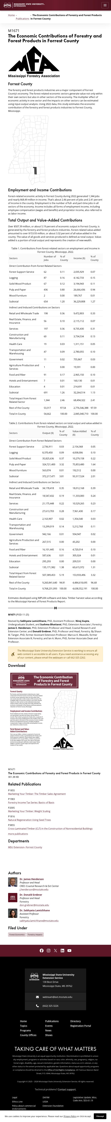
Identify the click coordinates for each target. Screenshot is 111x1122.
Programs (25, 1030)
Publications (22, 18)
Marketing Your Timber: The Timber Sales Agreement (37, 793)
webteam (58, 657)
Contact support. (67, 1089)
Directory (75, 1021)
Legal (14, 1097)
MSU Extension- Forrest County (25, 847)
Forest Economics (17, 934)
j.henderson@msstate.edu (34, 889)
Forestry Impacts (35, 934)
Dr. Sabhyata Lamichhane (35, 910)
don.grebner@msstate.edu (34, 905)
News (48, 1030)
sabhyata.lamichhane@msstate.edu (39, 920)
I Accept (100, 1116)
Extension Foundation (53, 1105)
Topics (23, 1025)
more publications (18, 833)
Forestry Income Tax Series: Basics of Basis (31, 802)
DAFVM (46, 1097)
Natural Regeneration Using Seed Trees (29, 819)
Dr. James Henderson (32, 879)
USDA (45, 1101)
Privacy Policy (70, 1116)
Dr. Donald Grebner (31, 894)
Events (49, 1025)
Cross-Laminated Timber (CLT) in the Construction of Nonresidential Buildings (50, 828)
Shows (48, 1035)
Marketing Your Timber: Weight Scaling (29, 811)
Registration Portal (80, 1025)
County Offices (28, 1035)
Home (11, 15)
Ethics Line (17, 1101)
